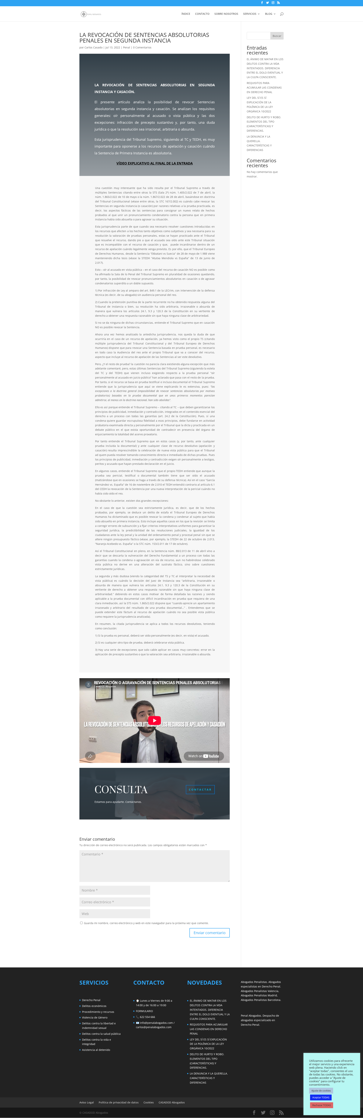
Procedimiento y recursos (98, 1012)
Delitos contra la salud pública (101, 1034)
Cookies (148, 1102)
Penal (126, 47)
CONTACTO (202, 14)
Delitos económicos (94, 1006)
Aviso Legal (86, 1102)
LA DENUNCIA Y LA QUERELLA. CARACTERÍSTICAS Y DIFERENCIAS (209, 1078)
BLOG (268, 14)
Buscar (277, 36)
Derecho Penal (91, 1000)
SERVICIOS (249, 14)
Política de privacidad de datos (119, 1102)
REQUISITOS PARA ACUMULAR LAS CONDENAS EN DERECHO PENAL (264, 87)
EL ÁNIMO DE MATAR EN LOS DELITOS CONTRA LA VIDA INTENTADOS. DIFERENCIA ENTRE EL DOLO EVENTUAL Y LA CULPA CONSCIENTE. (265, 68)
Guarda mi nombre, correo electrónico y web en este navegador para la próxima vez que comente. (146, 923)
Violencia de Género (94, 1017)
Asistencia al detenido (96, 1050)
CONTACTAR (200, 789)
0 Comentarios (142, 47)
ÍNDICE (186, 14)
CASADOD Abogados (172, 1102)
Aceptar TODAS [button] (320, 1097)
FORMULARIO (144, 1011)
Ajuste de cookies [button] (321, 1090)
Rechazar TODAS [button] (321, 1105)
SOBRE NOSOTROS (226, 14)
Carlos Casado (93, 47)
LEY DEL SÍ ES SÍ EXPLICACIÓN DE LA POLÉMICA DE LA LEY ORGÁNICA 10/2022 (208, 1044)
